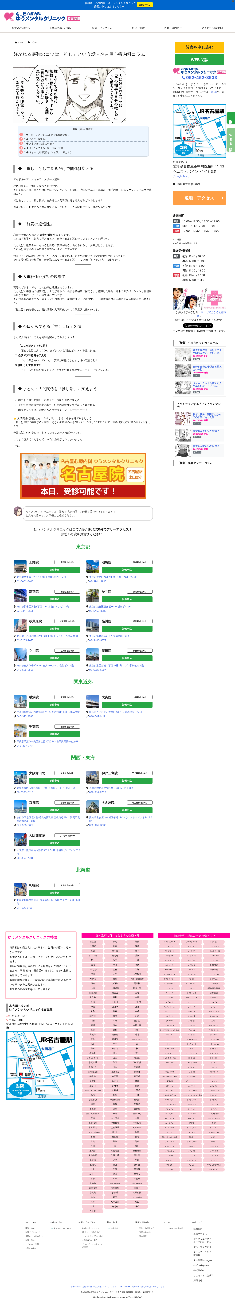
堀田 (115, 1174)
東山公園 (93, 1155)
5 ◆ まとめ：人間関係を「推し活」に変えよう (48, 152)
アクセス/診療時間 (175, 1228)
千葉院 (34, 727)
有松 (93, 960)
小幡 (93, 988)
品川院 (106, 621)
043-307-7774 (25, 745)
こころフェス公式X (203, 1275)
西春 (137, 1136)
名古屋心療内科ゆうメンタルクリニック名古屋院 (30, 1007)
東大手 (93, 1150)
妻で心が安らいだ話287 (206, 430)
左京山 (115, 1048)
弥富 (93, 1206)
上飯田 (115, 1002)
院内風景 (143, 1236)
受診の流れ (30, 1228)
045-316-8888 (25, 716)
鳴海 (137, 1132)
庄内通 (137, 1067)
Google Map (181, 176)
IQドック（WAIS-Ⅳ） (91, 1232)
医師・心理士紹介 (146, 1228)
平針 (137, 1160)
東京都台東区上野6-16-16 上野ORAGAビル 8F (42, 577)
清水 (115, 1025)
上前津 (115, 1006)
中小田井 (115, 1118)
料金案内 (114, 1228)
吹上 (115, 1164)
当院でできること (33, 1232)
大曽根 (93, 978)
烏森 (115, 1011)
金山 (93, 1002)
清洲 (93, 1025)
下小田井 (137, 1062)
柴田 (115, 1062)
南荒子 (137, 1188)
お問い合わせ (31, 1248)
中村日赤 (137, 1122)
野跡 (115, 1141)
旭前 (137, 941)
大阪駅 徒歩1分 (67, 773)
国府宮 (115, 1034)
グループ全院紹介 (202, 1247)
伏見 (93, 1169)
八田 (93, 1146)
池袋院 (106, 562)
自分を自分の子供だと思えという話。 (207, 368)
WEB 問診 (199, 59)
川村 (93, 1020)
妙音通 (115, 1192)
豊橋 (93, 1118)
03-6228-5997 (97, 669)
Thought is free (135, 1297)
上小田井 (137, 1002)
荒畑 (137, 955)
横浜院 (34, 697)
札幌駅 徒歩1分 (67, 885)
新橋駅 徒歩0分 (139, 651)
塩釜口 (137, 1057)
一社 (137, 960)
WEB (214, 91)
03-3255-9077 (25, 640)
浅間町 (93, 946)
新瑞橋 (115, 955)
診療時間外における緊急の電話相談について (90, 1286)
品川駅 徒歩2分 (139, 621)
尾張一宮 (137, 988)
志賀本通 (93, 1062)
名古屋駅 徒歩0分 (139, 802)
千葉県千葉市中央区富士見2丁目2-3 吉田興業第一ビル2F (47, 741)
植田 (93, 974)
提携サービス (200, 1233)
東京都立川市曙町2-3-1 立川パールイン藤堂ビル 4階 (45, 665)
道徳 (115, 1109)
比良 (115, 1160)
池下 (115, 960)
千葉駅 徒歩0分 (67, 726)
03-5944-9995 (97, 581)
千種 (137, 1095)
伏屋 (115, 1169)
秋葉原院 (35, 621)
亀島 (93, 1011)
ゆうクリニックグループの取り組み (202, 1240)
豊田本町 (137, 1113)
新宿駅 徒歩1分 (67, 592)
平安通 (137, 1169)
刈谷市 (93, 1016)
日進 (93, 1141)
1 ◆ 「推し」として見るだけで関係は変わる (46, 134)
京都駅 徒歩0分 (67, 802)
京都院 (34, 802)
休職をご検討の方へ (34, 1236)
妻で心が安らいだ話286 (206, 446)
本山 (93, 1197)
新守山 (115, 1081)
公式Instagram (201, 1265)
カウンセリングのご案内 (92, 1236)
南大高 (93, 1192)
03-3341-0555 (25, 610)
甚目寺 (93, 1076)
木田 (115, 1020)
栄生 (137, 1053)
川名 (115, 1016)
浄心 (115, 1067)
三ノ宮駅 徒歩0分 (139, 773)
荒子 (137, 951)
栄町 (93, 1048)
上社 (137, 1006)
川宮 (137, 1016)
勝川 (115, 997)
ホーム (21, 42)
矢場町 (115, 1206)
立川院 (34, 651)
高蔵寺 (93, 1034)
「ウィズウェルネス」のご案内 (92, 1245)
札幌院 (34, 885)
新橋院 (106, 651)
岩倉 (115, 969)
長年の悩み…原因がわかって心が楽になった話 (207, 416)
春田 (137, 1146)
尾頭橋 (137, 983)
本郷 (93, 1178)
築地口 (137, 1099)
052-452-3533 (97, 825)
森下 (115, 1197)
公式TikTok (199, 1270)
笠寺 (137, 992)
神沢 (93, 1006)
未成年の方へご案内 (62, 1228)
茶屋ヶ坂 (93, 1099)
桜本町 (93, 1053)
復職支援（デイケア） (91, 1228)
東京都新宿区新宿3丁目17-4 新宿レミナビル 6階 (43, 606)
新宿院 (34, 592)
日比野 (137, 1155)
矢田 (137, 1201)
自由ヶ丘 (93, 1067)
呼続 (137, 1206)
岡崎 (93, 983)
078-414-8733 (97, 792)
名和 (93, 1136)
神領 (137, 1081)
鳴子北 (115, 1132)
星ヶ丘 (93, 1174)
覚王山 (115, 992)
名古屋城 (115, 1127)
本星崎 (137, 1178)
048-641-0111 (97, 716)
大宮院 (106, 697)
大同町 (137, 1090)
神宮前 (137, 1076)
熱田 (93, 951)
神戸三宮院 (110, 773)
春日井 (93, 997)
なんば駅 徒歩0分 (67, 835)
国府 (137, 1030)
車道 (93, 1030)
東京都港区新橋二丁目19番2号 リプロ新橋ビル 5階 (116, 665)
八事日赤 (115, 1201)
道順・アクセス (199, 197)
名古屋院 (108, 802)
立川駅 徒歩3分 (67, 651)
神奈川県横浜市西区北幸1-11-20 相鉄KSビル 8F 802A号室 (48, 711)
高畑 (115, 1095)
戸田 (115, 1113)
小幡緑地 (115, 988)
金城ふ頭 (137, 1025)
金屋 (137, 997)
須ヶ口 (93, 1085)
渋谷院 (106, 592)
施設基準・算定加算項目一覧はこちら (148, 1286)
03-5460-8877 (97, 640)
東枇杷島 (137, 1150)
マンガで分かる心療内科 (202, 1254)
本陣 (115, 1178)
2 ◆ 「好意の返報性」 (35, 139)
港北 (137, 1034)
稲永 (93, 964)
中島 (137, 1118)
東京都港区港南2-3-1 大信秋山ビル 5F (110, 636)
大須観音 (137, 974)
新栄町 (93, 1081)
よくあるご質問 (32, 1244)
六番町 (93, 1211)
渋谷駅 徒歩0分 (139, 592)
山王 (115, 1057)
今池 (137, 964)
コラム (34, 42)
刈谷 (137, 1011)
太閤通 (115, 1090)
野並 (137, 1141)
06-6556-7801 (25, 857)
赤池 (115, 941)
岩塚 (137, 969)
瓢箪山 (93, 1160)
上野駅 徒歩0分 (67, 562)
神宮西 (115, 1076)
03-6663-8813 (25, 581)
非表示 (90, 129)
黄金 (93, 1039)
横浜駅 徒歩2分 (67, 697)
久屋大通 (115, 1155)
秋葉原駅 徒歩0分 (67, 621)
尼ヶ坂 (115, 951)
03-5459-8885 (97, 610)
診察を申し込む (199, 47)
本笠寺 (137, 1174)
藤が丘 (137, 1164)
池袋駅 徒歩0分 (139, 562)
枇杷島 (93, 1164)
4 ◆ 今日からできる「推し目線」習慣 (43, 148)
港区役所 (115, 1188)
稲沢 (115, 964)
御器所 (115, 1039)
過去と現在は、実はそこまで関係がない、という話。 (207, 351)
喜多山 (137, 1020)
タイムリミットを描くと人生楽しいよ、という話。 (207, 385)
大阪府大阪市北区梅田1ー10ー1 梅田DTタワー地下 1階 (46, 787)
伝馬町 (137, 1104)
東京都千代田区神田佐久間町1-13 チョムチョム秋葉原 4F (48, 636)
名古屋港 (93, 1127)
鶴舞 (115, 1104)
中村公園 (115, 1122)
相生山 (93, 941)
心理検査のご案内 (90, 1240)
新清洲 (137, 1071)
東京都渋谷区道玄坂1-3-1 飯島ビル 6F (110, 606)
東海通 (93, 1109)
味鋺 (115, 946)
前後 (137, 1085)
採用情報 (197, 1280)
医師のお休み (145, 1232)
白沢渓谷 (115, 1071)
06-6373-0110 (25, 792)
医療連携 (197, 1228)
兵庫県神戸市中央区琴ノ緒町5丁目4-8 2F (111, 787)
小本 (115, 1043)
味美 (137, 946)
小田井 (115, 983)
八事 (93, 1201)
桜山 (115, 1053)
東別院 (137, 1109)
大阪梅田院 (37, 773)
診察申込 (144, 4)
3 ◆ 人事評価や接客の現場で (39, 143)
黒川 (115, 1030)
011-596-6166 (24, 907)
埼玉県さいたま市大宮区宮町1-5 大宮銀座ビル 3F (116, 711)
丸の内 (93, 1183)
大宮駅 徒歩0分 (139, 697)
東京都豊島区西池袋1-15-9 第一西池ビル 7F (113, 577)
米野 (93, 1043)
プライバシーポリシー (120, 1286)
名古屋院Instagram (203, 1260)
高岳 (93, 1095)
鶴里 (93, 1104)
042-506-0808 (25, 669)
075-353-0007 (25, 825)
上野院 (34, 562)
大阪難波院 (37, 835)
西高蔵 (115, 1136)
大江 (115, 974)
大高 (115, 978)
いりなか (93, 969)
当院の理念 (30, 1240)
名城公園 (137, 1192)
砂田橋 (115, 1085)
